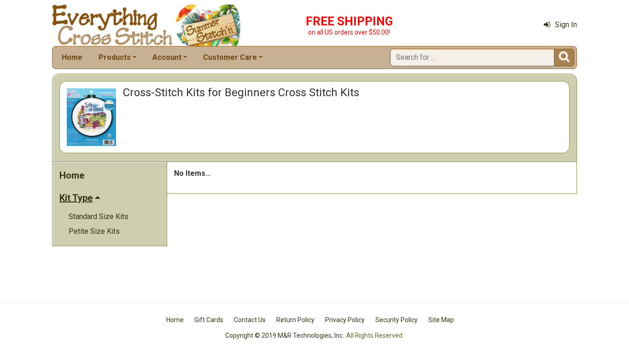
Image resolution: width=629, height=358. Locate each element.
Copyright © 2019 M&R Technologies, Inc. (284, 335)
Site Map (441, 319)
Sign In (566, 24)
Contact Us (250, 319)
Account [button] (166, 57)
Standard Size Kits (98, 216)
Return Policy (295, 319)
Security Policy (396, 319)
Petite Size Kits (94, 231)
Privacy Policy (345, 319)
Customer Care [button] (230, 57)
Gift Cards (208, 319)
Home (72, 57)
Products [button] (115, 57)
